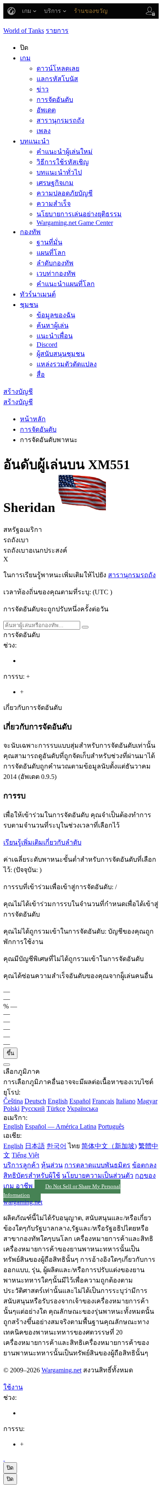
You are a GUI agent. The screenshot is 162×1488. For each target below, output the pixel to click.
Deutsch (35, 1101)
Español (80, 1101)
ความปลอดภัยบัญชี (65, 193)
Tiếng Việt (25, 1155)
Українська (82, 1108)
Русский (33, 1108)
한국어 (56, 1145)
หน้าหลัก (33, 419)
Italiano (125, 1101)
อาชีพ (24, 1185)
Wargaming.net (61, 1370)
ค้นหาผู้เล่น (53, 325)
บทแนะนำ (34, 141)
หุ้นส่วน (52, 1165)
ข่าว (43, 89)
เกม (25, 58)
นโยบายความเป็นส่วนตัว (97, 1175)
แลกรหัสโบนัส (57, 78)
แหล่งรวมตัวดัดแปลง (67, 364)
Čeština (13, 1101)
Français (103, 1101)
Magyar (147, 1101)
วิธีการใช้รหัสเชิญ (63, 162)
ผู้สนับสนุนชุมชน (61, 353)
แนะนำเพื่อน (55, 335)
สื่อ (41, 374)
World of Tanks (23, 30)
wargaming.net (22, 1202)
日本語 (35, 1145)
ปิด (10, 1468)
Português (111, 1126)
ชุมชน (29, 304)
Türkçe (56, 1108)
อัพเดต (46, 110)
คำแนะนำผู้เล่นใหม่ (65, 151)
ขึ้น (10, 1053)
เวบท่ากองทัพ (56, 273)
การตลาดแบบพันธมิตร (97, 1165)
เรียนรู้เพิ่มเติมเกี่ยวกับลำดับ (42, 842)
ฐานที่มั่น (49, 242)
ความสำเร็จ (54, 203)
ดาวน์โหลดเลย (58, 68)
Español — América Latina (60, 1126)
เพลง (44, 130)
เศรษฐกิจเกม (55, 182)
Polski (11, 1108)
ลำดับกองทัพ (55, 263)
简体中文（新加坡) (109, 1145)
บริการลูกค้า (21, 1165)
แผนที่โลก (51, 252)
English (58, 1101)
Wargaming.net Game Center (75, 222)
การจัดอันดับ (55, 99)
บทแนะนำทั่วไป (59, 172)
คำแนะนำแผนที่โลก (66, 283)
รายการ (57, 30)
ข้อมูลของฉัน (56, 315)
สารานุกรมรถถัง (60, 120)
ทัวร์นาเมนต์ (38, 294)
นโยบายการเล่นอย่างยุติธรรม (79, 214)
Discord (47, 344)
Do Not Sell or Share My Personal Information (61, 1191)
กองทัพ (30, 231)
